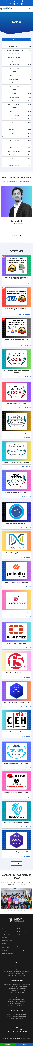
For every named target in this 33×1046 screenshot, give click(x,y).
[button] (29, 8)
